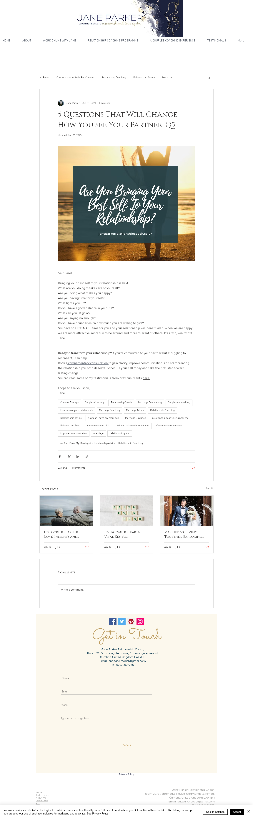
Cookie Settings (215, 812)
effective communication (169, 425)
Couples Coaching (94, 402)
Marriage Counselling (150, 402)
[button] (209, 77)
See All (210, 488)
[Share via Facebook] (59, 456)
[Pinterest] (131, 621)
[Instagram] (140, 621)
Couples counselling (179, 402)
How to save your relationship (76, 410)
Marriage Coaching (109, 410)
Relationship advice (71, 418)
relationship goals (119, 433)
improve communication (73, 433)
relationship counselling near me (170, 418)
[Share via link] (87, 456)
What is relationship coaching (133, 425)
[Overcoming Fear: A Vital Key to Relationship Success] (126, 511)
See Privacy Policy (97, 813)
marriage (98, 433)
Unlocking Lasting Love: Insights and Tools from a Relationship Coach (62, 534)
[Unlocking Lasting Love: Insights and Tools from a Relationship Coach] (66, 511)
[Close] (248, 811)
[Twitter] (122, 621)
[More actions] (193, 103)
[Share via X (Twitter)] (69, 456)
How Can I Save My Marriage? (75, 443)
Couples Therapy (69, 402)
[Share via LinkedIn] (78, 456)
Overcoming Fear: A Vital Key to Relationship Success (123, 534)
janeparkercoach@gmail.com (127, 661)
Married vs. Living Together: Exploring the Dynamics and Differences (183, 534)
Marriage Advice (135, 410)
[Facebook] (112, 621)
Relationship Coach (121, 402)
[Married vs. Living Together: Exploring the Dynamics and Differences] (186, 511)
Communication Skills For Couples (75, 77)
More (165, 77)
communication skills (99, 425)
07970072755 (125, 665)
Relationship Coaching (113, 77)
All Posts (44, 77)
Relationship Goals (70, 425)
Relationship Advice (144, 77)
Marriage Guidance (135, 418)
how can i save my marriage (103, 418)
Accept (237, 812)
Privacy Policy (126, 774)
